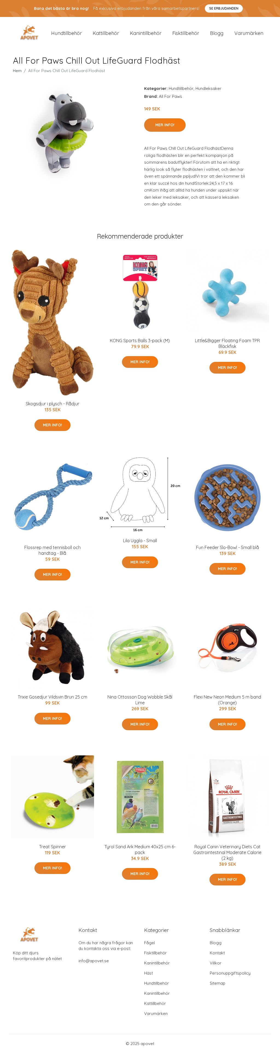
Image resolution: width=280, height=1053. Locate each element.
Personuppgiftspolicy (230, 973)
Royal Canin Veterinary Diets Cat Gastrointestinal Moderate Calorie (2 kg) (227, 852)
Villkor (215, 963)
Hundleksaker (208, 88)
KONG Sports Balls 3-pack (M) (140, 340)
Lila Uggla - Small (140, 540)
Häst (148, 973)
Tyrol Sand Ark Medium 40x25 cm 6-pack (140, 849)
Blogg (216, 33)
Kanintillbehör (145, 33)
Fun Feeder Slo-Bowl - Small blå (227, 547)
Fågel (149, 942)
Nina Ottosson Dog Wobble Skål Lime (139, 699)
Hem (17, 70)
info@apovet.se (93, 960)
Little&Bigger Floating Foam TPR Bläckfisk (227, 343)
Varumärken (248, 33)
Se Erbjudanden (223, 8)
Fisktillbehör (185, 33)
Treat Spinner (52, 846)
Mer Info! (164, 124)
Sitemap (217, 983)
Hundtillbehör (66, 33)
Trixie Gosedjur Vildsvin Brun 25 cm (52, 697)
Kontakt (217, 952)
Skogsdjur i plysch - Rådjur (52, 403)
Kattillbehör (106, 33)
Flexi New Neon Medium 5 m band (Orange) (227, 699)
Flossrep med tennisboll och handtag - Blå (52, 550)
